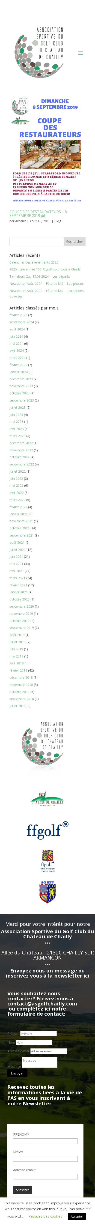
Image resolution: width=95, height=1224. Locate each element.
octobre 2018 (19, 692)
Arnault (20, 221)
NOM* (18, 1152)
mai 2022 (16, 485)
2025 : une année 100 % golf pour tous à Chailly (44, 269)
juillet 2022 (17, 471)
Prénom (13, 1033)
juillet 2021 (17, 549)
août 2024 (17, 329)
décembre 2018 (21, 677)
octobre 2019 (19, 620)
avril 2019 (16, 663)
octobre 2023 (19, 393)
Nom (11, 1042)
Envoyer (17, 1073)
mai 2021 (16, 563)
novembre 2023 (21, 386)
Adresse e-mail (18, 1051)
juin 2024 (16, 336)
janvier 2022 (18, 514)
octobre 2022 (19, 457)
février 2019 (18, 670)
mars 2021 (17, 578)
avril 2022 (16, 492)
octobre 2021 (19, 528)
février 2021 (18, 585)
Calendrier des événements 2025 (33, 262)
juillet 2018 (17, 706)
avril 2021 (16, 571)
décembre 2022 (21, 443)
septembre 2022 (21, 464)
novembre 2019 (21, 613)
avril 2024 (16, 350)
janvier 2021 (18, 592)
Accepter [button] (77, 1216)
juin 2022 (16, 478)
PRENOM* (21, 1134)
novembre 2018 (21, 684)
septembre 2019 (21, 627)
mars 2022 (17, 500)
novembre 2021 (21, 521)
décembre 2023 (21, 379)
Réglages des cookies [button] (45, 1216)
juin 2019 (16, 649)
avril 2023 (16, 428)
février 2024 (18, 365)
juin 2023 (16, 414)
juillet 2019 (17, 642)
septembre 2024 (21, 322)
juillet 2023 (17, 407)
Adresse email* (24, 1170)
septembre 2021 (21, 535)
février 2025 (18, 315)
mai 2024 (16, 343)
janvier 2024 (18, 372)
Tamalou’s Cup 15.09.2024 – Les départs (39, 276)
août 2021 (17, 542)
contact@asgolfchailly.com (42, 1003)
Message (14, 1066)
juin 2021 (16, 556)
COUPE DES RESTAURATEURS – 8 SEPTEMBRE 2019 (38, 213)
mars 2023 (17, 436)
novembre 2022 (21, 450)
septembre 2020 (21, 606)
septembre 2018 (21, 698)
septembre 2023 (21, 400)
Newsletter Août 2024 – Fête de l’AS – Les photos (46, 283)
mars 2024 (17, 357)
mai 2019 (16, 656)
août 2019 (17, 635)
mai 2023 (16, 421)
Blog (57, 221)
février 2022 (18, 507)
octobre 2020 (19, 599)
